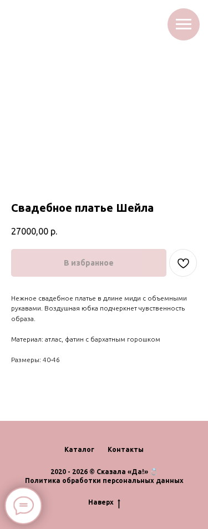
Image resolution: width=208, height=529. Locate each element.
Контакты (126, 449)
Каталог (79, 449)
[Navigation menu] (183, 24)
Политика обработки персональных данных (104, 480)
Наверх (101, 502)
